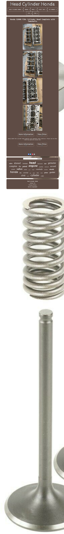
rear (33, 169)
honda (14, 172)
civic (23, 175)
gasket (52, 172)
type (45, 163)
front (29, 169)
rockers (46, 169)
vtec (20, 172)
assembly (41, 166)
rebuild (51, 169)
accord (53, 166)
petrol (25, 166)
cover (13, 169)
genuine (52, 163)
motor (42, 172)
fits (20, 166)
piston (46, 172)
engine (33, 166)
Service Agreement (32, 186)
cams (42, 176)
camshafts (39, 169)
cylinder (35, 175)
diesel (17, 163)
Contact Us (32, 183)
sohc (30, 173)
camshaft (25, 172)
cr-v (28, 176)
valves (19, 169)
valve (10, 163)
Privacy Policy (32, 185)
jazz (34, 173)
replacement (40, 163)
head (32, 162)
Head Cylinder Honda (32, 181)
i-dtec (38, 172)
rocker (25, 169)
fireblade (25, 163)
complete (13, 166)
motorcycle (47, 166)
